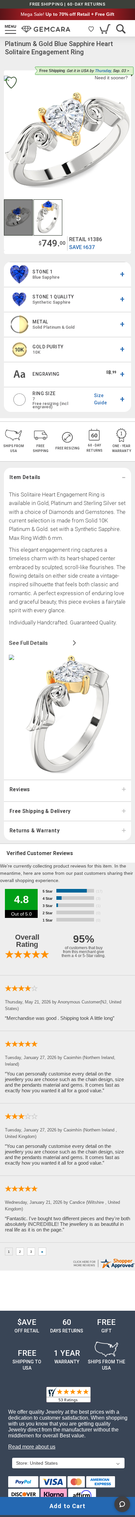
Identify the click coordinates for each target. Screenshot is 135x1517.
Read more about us (31, 1447)
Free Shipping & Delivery (40, 811)
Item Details (25, 477)
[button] (18, 217)
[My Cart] (106, 29)
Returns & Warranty (35, 831)
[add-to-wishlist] (11, 83)
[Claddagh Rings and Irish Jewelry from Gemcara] (45, 29)
